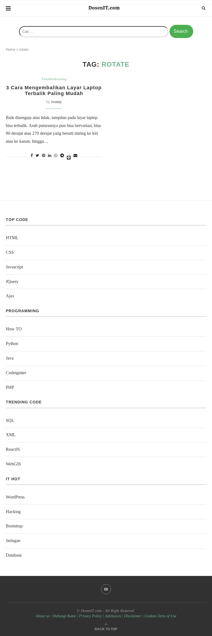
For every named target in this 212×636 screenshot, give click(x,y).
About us (42, 616)
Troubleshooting (54, 79)
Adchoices (113, 616)
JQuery (12, 281)
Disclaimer (132, 616)
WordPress (15, 497)
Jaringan (13, 540)
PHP (10, 387)
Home (10, 49)
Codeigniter (16, 372)
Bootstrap (14, 526)
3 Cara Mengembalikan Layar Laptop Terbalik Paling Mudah (54, 90)
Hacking (13, 511)
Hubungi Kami (64, 616)
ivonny (56, 102)
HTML (12, 237)
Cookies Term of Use (160, 616)
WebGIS (13, 464)
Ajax (10, 295)
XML (11, 434)
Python (12, 343)
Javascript (14, 267)
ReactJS (13, 449)
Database (14, 555)
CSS (10, 252)
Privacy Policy (90, 616)
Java (10, 358)
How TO (14, 329)
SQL (10, 420)
